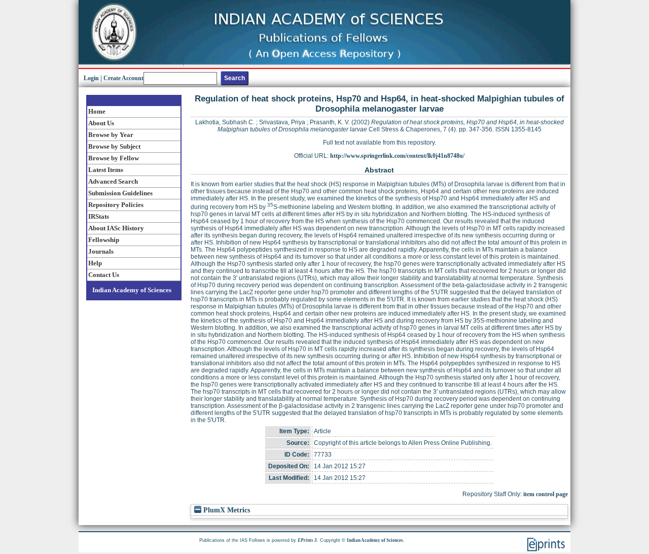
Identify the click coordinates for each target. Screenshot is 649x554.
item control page (545, 494)
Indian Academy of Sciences (131, 290)
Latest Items (105, 170)
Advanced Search (113, 181)
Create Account (123, 78)
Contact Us (103, 275)
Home (96, 111)
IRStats (98, 216)
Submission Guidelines (120, 193)
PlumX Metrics (225, 510)
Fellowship (103, 240)
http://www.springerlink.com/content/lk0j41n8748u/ (397, 155)
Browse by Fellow (113, 158)
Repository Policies (115, 205)
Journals (101, 251)
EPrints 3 (307, 540)
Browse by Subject (114, 146)
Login (91, 78)
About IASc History (116, 228)
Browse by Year (110, 134)
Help (95, 263)
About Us (101, 123)
